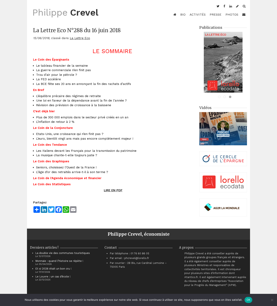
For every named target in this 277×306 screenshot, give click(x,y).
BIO (183, 14)
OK (248, 299)
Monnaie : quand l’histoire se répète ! (59, 260)
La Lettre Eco (80, 38)
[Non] (272, 300)
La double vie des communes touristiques (62, 253)
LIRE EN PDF (113, 190)
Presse (215, 14)
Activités (198, 14)
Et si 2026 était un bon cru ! (53, 268)
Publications (210, 27)
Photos (231, 14)
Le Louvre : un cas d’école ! (53, 276)
